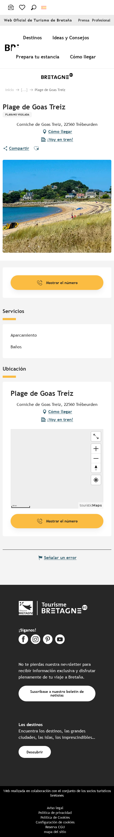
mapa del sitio (55, 832)
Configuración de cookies (55, 822)
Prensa (83, 20)
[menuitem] (33, 37)
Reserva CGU (55, 827)
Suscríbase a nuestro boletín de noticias (57, 693)
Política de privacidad (55, 813)
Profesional (101, 20)
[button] (33, 7)
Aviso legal (55, 808)
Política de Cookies (55, 817)
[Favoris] (22, 7)
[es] (44, 7)
